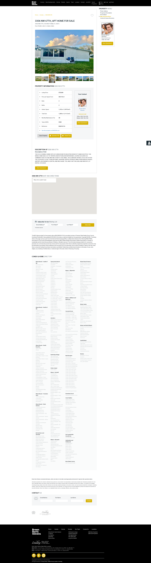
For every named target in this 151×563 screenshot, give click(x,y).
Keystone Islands (84, 333)
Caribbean (38, 366)
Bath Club (38, 362)
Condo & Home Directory (107, 18)
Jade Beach (53, 270)
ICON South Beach (40, 281)
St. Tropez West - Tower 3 (56, 300)
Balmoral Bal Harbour (40, 437)
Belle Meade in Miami (85, 331)
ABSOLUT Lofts (39, 269)
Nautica (37, 388)
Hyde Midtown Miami (70, 302)
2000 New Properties (93, 532)
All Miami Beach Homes (85, 263)
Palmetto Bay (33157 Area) (86, 345)
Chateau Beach (54, 269)
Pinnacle (52, 287)
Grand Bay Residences (71, 358)
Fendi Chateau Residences (42, 442)
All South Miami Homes (85, 342)
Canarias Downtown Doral (71, 395)
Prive (52, 330)
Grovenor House (69, 320)
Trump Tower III (54, 307)
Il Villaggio (38, 325)
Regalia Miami (54, 290)
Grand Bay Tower (69, 361)
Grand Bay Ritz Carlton (71, 360)
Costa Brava (38, 398)
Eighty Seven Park (40, 440)
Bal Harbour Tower (40, 436)
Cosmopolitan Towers (41, 277)
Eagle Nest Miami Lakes (85, 307)
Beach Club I (68, 444)
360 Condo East (54, 356)
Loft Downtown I (54, 453)
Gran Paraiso (68, 281)
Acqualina (53, 264)
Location (77, 2)
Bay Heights (68, 337)
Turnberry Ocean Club (55, 309)
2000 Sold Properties (93, 533)
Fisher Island (53, 369)
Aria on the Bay (69, 273)
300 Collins (38, 266)
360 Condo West (54, 363)
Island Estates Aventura (56, 345)
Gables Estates (69, 421)
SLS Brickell (53, 429)
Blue (66, 278)
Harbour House (39, 443)
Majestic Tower (39, 445)
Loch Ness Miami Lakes (85, 312)
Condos (42, 2)
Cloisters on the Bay (70, 312)
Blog (102, 3)
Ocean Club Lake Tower (71, 369)
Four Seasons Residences (57, 406)
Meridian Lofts (39, 327)
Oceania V (53, 286)
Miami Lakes (83, 313)
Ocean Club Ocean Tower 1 (72, 375)
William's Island (54, 352)
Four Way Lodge (69, 345)
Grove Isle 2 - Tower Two (71, 317)
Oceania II (53, 281)
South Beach (83, 290)
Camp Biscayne (69, 339)
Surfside (82, 298)
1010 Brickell (53, 374)
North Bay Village (84, 287)
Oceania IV (53, 284)
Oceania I (53, 280)
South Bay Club (39, 428)
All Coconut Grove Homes (71, 334)
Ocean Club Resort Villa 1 (71, 378)
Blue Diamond (39, 365)
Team (72, 2)
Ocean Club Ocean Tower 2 (72, 377)
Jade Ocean (53, 272)
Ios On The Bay (69, 284)
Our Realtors (51, 535)
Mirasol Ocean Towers (41, 328)
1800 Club (68, 272)
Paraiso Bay (68, 290)
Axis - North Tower (55, 384)
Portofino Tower (39, 300)
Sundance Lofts (39, 303)
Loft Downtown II (54, 455)
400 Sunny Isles (54, 263)
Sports (68, 2)
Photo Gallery (104, 11)
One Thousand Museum (71, 261)
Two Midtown (69, 305)
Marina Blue (53, 456)
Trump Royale (54, 303)
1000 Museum (54, 441)
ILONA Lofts (38, 283)
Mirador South (39, 427)
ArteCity (37, 313)
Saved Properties (94, 3)
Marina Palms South (55, 325)
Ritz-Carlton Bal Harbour (41, 451)
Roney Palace (39, 333)
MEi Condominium (40, 384)
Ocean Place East (40, 295)
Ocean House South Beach (42, 293)
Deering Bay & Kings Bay (71, 416)
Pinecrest (82, 348)
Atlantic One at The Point (56, 319)
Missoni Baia (68, 285)
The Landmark (54, 332)
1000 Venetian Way (40, 396)
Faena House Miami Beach (42, 324)
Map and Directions (105, 16)
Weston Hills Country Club (86, 358)
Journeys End (69, 424)
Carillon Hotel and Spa (41, 374)
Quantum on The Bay (70, 295)
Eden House (38, 375)
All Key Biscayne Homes (71, 391)
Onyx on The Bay (69, 289)
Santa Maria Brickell (55, 427)
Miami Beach (83, 289)
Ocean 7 (37, 446)
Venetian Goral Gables (71, 402)
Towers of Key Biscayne (71, 387)
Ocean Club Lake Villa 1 (71, 370)
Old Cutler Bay (69, 425)
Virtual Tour (67, 135)
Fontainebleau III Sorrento (41, 378)
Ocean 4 (52, 277)
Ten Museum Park (69, 267)
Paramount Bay (69, 293)
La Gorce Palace (39, 383)
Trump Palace (54, 301)
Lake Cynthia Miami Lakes (86, 308)
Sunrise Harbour (69, 430)
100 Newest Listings (72, 532)
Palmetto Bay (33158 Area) (86, 346)
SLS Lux (52, 430)
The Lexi (52, 365)
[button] (37, 57)
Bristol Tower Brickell (55, 398)
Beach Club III (69, 448)
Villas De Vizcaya (69, 351)
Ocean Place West (40, 297)
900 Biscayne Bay (55, 444)
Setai (37, 335)
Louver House (39, 284)
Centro (52, 448)
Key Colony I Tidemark (71, 363)
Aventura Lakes (54, 338)
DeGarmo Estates (69, 340)
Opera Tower (68, 263)
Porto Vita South (54, 328)
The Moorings (69, 348)
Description (103, 14)
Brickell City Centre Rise (56, 389)
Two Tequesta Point (55, 435)
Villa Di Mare (38, 391)
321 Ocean (38, 267)
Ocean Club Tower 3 (70, 384)
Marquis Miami (54, 458)
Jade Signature (54, 273)
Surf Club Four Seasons (41, 465)
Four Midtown (69, 300)
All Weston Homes (84, 355)
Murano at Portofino (40, 290)
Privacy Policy (44, 561)
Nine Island (38, 401)
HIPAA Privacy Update (53, 561)
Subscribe (50, 536)
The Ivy (52, 432)
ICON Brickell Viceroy (55, 410)
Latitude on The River (55, 415)
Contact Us (86, 529)
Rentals (63, 2)
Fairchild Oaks (69, 418)
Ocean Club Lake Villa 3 (71, 374)
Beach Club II (68, 446)
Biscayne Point (83, 270)
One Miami (53, 461)
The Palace (38, 466)
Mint (52, 417)
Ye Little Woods (69, 352)
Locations (94, 529)
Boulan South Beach (40, 315)
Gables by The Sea (70, 419)
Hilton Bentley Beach (40, 280)
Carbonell (53, 400)
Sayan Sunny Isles (55, 295)
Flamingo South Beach (41, 422)
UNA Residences (54, 436)
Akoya (37, 350)
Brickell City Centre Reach (56, 387)
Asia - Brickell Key (55, 380)
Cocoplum (68, 408)
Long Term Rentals (72, 538)
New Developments (50, 2)
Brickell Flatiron (54, 390)
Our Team (77, 529)
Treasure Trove (69, 349)
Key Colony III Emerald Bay (71, 366)
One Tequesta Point (55, 420)
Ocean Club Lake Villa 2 (71, 372)
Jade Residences (55, 413)
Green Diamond (39, 380)
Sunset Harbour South (41, 338)
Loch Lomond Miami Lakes (86, 310)
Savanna (82, 357)
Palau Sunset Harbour (41, 330)
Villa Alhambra (69, 404)
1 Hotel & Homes (39, 310)
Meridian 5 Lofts (39, 287)
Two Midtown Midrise (70, 308)
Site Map (60, 561)
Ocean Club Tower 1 (70, 381)
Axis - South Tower (55, 386)
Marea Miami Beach (40, 286)
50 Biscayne (53, 442)
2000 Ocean (68, 458)
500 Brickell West (54, 378)
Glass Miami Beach (40, 278)
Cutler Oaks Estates (70, 414)
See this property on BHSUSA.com (50, 130)
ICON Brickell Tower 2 (55, 409)
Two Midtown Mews (70, 307)
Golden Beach (54, 342)
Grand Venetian (39, 400)
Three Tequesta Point (55, 433)
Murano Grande (39, 292)
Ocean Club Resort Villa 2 (71, 380)
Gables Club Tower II (70, 401)
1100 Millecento (54, 375)
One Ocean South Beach (41, 298)
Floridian (38, 424)
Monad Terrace (39, 289)
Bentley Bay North (40, 410)
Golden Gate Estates (55, 344)
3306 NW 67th (48, 15)
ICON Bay (68, 282)
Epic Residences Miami (56, 450)
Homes (58, 2)
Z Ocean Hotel (39, 342)
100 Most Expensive (72, 533)
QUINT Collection (69, 452)
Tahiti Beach (68, 431)
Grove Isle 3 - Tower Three (71, 319)
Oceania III (53, 283)
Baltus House (69, 275)
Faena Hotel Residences (41, 322)
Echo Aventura (54, 322)
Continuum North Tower (41, 272)
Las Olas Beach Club (70, 437)
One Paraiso (68, 287)
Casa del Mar (68, 357)
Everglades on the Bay (56, 451)
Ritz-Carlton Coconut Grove (72, 331)
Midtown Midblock (70, 303)
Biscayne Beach (69, 276)
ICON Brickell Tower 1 (55, 407)
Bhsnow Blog (51, 538)
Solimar (37, 453)
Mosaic (37, 386)
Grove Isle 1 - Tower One (71, 315)
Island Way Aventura (55, 347)
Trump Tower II (54, 306)
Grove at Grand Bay (70, 314)
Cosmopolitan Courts (40, 275)
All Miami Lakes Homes (85, 305)
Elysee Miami (68, 279)
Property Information (106, 13)
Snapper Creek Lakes (70, 428)
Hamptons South (54, 324)
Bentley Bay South (40, 411)
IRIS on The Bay (39, 381)
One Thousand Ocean (70, 463)
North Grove (68, 346)
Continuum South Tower (41, 273)
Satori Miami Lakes (84, 316)
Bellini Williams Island (55, 321)
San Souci (82, 337)
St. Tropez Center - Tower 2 (57, 297)
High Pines (82, 343)
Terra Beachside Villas (41, 389)
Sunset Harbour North (41, 336)
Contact (83, 2)
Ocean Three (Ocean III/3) (56, 278)
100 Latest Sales (72, 536)
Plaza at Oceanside (70, 451)
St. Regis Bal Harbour (40, 454)
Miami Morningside (84, 334)
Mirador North (39, 425)
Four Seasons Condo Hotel (57, 404)
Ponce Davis (83, 349)
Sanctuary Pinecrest (84, 351)
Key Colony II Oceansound (71, 364)
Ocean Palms (68, 449)
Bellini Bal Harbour (40, 439)
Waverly (37, 430)
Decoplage (38, 318)
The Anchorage (69, 336)
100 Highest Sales (72, 535)
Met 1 (52, 459)
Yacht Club (38, 304)
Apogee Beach (69, 443)
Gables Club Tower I (70, 399)
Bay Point (82, 330)
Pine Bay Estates (69, 427)
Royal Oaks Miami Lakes (85, 315)
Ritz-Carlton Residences (41, 332)
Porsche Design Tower (56, 289)
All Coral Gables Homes (71, 407)
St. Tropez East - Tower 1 (56, 298)
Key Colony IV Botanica (71, 367)
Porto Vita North (54, 327)
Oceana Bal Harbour (40, 448)
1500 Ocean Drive (40, 312)
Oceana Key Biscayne (70, 386)
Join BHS (88, 2)
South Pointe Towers (40, 301)
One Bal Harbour (39, 449)
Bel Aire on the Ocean (40, 363)
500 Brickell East (54, 377)
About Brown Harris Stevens (54, 532)
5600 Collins (38, 348)
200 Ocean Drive (39, 264)
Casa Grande (39, 316)
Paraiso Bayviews (69, 292)
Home (36, 15)
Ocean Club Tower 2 (70, 383)
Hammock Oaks (69, 422)
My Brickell (53, 418)
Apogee (37, 270)
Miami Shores (83, 336)
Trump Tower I (54, 304)
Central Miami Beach (84, 272)
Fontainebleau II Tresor (41, 377)
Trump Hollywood (70, 457)
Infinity (52, 412)
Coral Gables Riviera (70, 413)
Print (101, 2)
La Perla (52, 275)
